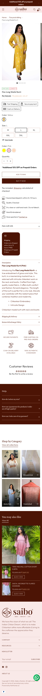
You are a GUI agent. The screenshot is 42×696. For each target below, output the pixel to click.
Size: (4, 125)
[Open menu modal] (3, 9)
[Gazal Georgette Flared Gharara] (6, 589)
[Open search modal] (34, 9)
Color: (7, 115)
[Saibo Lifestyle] (21, 9)
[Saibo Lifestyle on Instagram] (6, 667)
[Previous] (3, 3)
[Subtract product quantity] (10, 161)
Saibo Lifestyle (20, 681)
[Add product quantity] (4, 161)
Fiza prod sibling (15, 17)
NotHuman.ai (14, 685)
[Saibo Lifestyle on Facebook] (3, 667)
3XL (21, 135)
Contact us (23, 217)
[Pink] (9, 150)
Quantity (5, 156)
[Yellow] (4, 150)
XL (34, 130)
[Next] (38, 3)
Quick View (18, 577)
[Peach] (14, 150)
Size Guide (9, 140)
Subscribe (35, 659)
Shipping (17, 188)
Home (4, 17)
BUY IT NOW (21, 181)
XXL (8, 135)
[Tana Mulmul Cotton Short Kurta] (6, 572)
